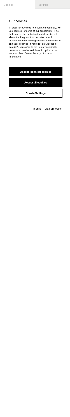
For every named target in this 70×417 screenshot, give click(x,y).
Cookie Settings (36, 93)
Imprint (37, 108)
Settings (43, 4)
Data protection (53, 108)
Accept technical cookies (35, 72)
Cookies (8, 4)
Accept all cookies (35, 82)
